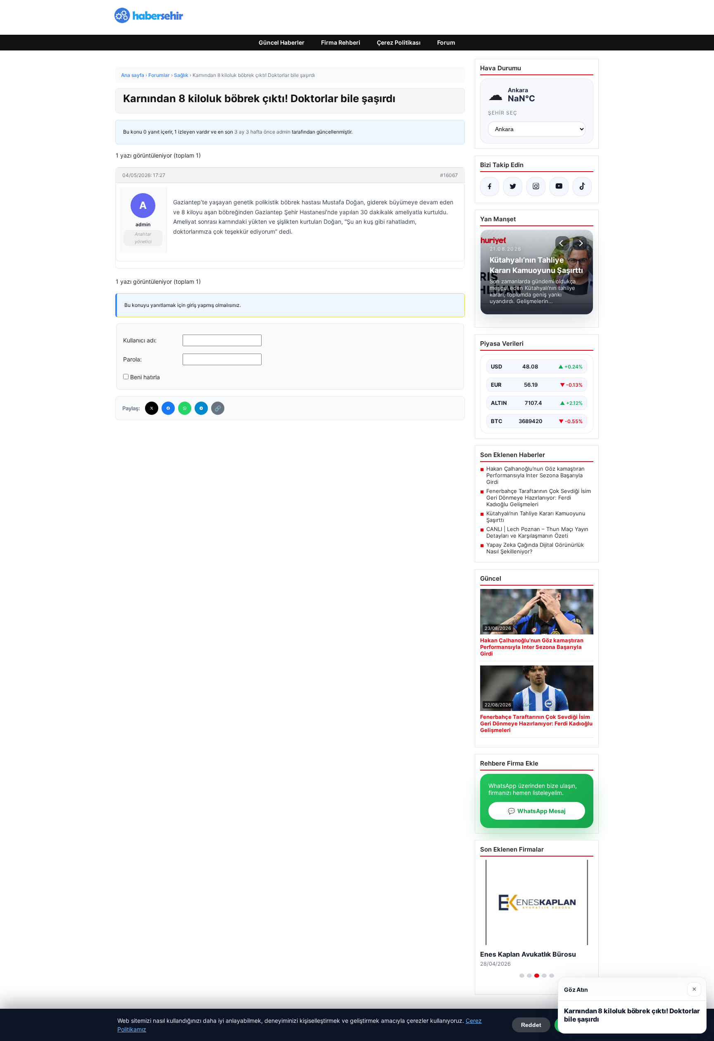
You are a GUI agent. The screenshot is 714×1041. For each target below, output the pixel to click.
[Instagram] (535, 186)
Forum (446, 42)
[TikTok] (582, 186)
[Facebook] (168, 408)
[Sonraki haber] (580, 243)
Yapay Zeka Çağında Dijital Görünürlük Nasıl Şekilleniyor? (535, 548)
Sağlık (181, 75)
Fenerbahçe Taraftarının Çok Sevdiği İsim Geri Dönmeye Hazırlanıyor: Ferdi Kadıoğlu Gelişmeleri (538, 497)
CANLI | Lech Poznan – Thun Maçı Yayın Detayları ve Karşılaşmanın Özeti (537, 532)
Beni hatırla (145, 377)
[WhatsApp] (184, 408)
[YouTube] (559, 186)
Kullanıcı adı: (140, 340)
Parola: (132, 359)
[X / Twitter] (512, 186)
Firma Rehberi (340, 42)
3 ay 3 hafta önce (254, 132)
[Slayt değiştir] (521, 976)
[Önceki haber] (562, 243)
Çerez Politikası (399, 42)
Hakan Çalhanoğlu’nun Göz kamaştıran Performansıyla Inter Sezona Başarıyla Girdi (535, 475)
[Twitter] (151, 408)
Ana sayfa (132, 75)
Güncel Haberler (282, 42)
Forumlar (159, 75)
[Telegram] (201, 408)
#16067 (449, 175)
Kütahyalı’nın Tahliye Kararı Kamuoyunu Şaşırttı (535, 516)
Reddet (531, 1025)
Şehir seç (502, 113)
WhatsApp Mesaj (537, 810)
